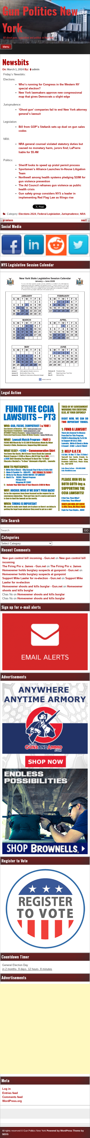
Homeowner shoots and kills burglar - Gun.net (32, 586)
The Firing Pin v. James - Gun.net (24, 566)
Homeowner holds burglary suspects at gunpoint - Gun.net (40, 570)
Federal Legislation (48, 213)
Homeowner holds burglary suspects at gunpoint (34, 574)
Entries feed (10, 1093)
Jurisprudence (70, 213)
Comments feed (12, 1097)
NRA (83, 213)
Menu (6, 46)
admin (35, 69)
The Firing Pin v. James (65, 566)
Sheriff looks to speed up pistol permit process (49, 165)
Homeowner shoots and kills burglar (41, 594)
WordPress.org (12, 1101)
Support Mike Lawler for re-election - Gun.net (31, 578)
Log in (6, 1088)
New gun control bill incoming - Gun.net (28, 558)
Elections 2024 (27, 213)
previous (6, 220)
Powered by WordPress (59, 1130)
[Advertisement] (45, 1029)
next (85, 220)
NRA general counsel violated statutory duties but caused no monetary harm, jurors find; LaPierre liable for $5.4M (51, 148)
